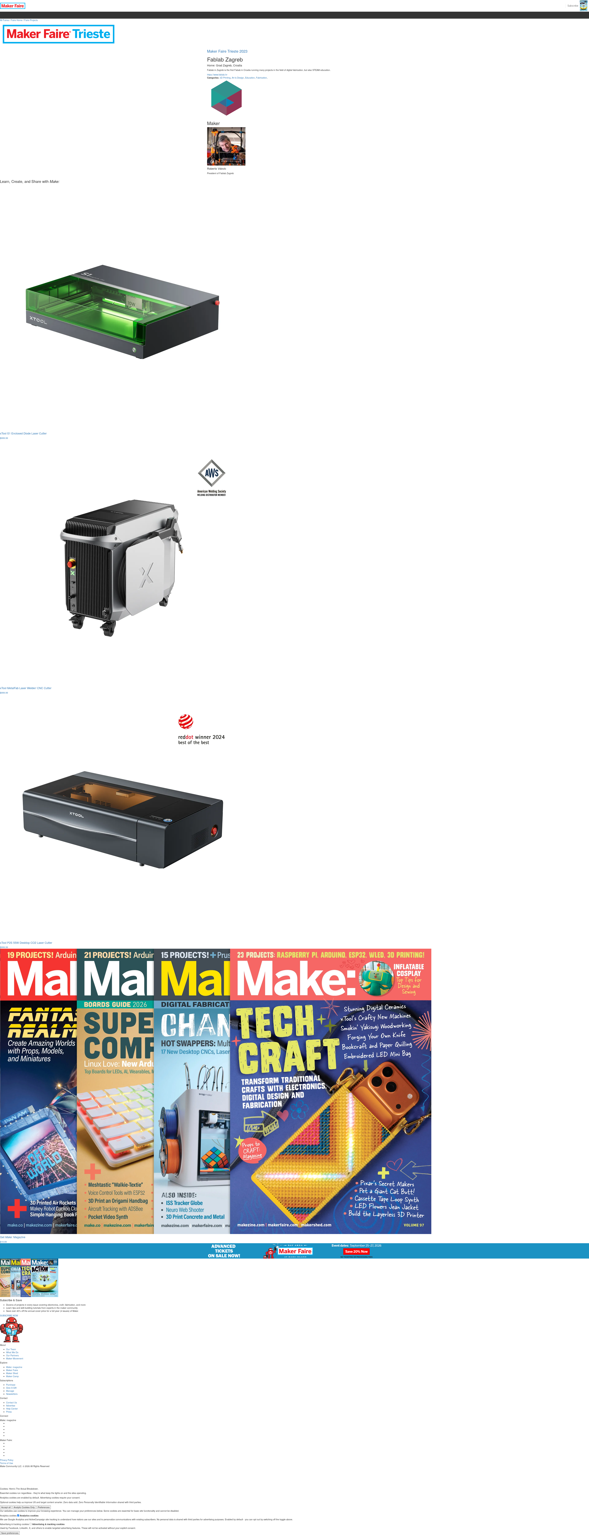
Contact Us (11, 1402)
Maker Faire (12, 1370)
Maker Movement (14, 1358)
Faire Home (16, 20)
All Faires (4, 20)
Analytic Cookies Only (24, 1507)
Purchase (10, 1384)
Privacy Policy (6, 1460)
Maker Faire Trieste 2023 (227, 51)
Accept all (6, 1507)
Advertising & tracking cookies (48, 1524)
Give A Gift (11, 1387)
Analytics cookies (29, 1515)
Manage (10, 1390)
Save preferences (9, 1533)
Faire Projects (31, 20)
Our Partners (12, 1355)
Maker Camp (12, 1376)
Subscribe (573, 5)
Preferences (44, 1507)
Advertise (10, 1405)
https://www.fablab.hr (217, 74)
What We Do (12, 1352)
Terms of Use (6, 1463)
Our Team (11, 1349)
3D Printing (225, 77)
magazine (14, 1367)
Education (250, 77)
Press (9, 1411)
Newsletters (11, 1393)
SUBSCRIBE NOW (9, 1315)
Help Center (12, 1408)
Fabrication (261, 77)
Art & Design (238, 77)
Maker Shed (12, 1373)
